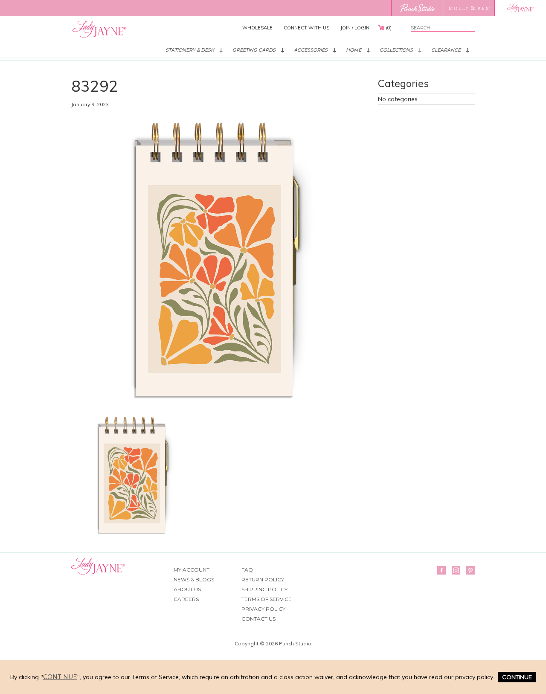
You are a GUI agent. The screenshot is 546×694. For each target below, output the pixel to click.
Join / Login (354, 28)
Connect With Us (306, 28)
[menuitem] (257, 27)
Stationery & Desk (190, 50)
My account (191, 569)
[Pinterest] (470, 570)
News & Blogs (194, 579)
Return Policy (262, 579)
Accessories (311, 50)
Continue (60, 677)
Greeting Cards (254, 50)
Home (353, 50)
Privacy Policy (263, 609)
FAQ (247, 569)
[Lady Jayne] (520, 8)
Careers (186, 599)
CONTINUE (517, 677)
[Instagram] (456, 570)
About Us (187, 589)
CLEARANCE (446, 50)
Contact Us (258, 619)
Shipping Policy (264, 589)
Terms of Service (266, 599)
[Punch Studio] (417, 8)
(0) (389, 28)
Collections (396, 50)
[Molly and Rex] (468, 8)
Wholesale (257, 28)
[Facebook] (441, 570)
